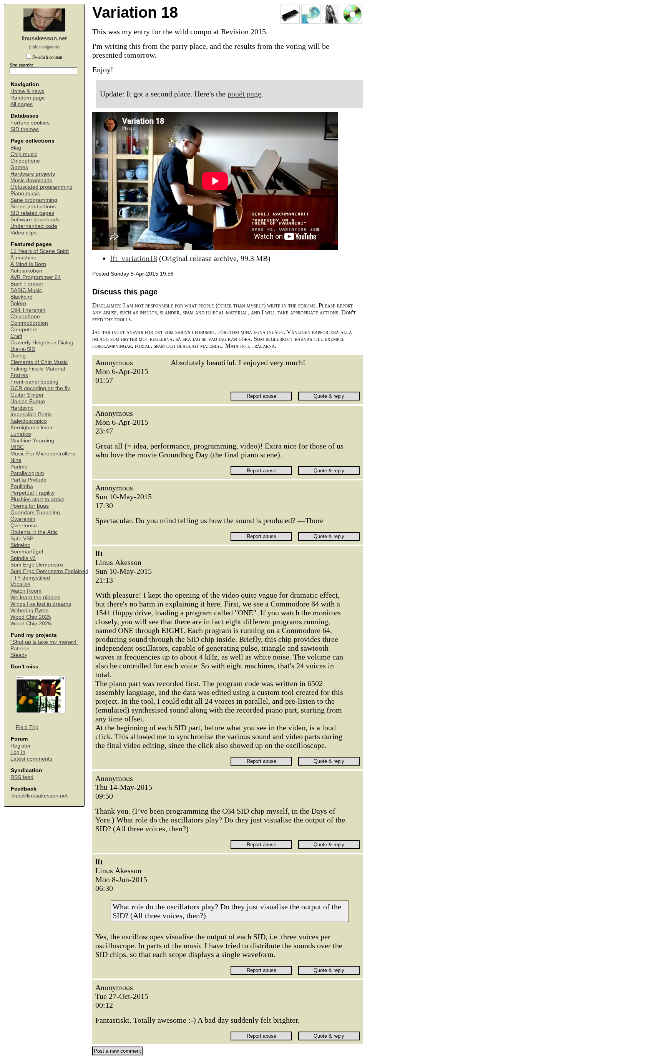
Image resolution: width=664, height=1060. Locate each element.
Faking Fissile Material (37, 369)
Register (20, 746)
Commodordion (29, 323)
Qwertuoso (23, 525)
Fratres (19, 375)
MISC (17, 447)
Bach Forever (26, 284)
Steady (18, 655)
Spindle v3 (23, 558)
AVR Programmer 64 (35, 277)
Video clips (23, 233)
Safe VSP (21, 539)
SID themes (24, 129)
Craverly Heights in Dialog (41, 343)
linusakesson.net (44, 38)
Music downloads (31, 180)
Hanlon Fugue (27, 401)
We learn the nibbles (35, 597)
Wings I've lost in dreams (40, 604)
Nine (16, 460)
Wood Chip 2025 (30, 617)
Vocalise (20, 584)
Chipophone (25, 161)
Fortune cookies (30, 123)
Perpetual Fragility (32, 493)
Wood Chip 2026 (30, 623)
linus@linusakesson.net (39, 796)
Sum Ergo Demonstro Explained (49, 571)
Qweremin (22, 519)
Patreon (20, 648)
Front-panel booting (34, 382)
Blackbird (21, 297)
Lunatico (20, 434)
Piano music (25, 193)
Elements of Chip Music (39, 362)
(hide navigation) (44, 47)
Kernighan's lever (31, 427)
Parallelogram (27, 473)
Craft (16, 336)
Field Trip (27, 727)
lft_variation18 (133, 258)
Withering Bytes (29, 610)
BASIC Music (26, 290)
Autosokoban (26, 271)
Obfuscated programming (41, 187)
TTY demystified (30, 578)
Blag (15, 148)
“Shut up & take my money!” (44, 642)
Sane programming (33, 200)
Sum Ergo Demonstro (36, 565)
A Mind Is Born (28, 264)
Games (19, 167)
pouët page (244, 94)
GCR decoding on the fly (40, 388)
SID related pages (32, 213)
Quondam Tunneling (35, 512)
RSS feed (21, 777)
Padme (19, 467)
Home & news (27, 91)
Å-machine (23, 258)
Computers (23, 329)
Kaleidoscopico (28, 421)
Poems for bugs (29, 506)
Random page (27, 98)
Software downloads (35, 220)
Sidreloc (20, 545)
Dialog (18, 356)
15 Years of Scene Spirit (39, 251)
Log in (17, 752)
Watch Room (26, 591)
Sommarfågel (26, 552)
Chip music (23, 154)
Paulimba (21, 486)
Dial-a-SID (22, 349)
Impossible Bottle (31, 414)
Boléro (18, 303)
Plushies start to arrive (37, 499)
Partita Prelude (28, 480)
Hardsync (21, 408)
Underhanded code (33, 226)
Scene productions (33, 206)
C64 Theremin (27, 310)
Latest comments (31, 759)
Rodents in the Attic (34, 532)
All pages (21, 104)
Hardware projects (32, 174)
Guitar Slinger (27, 395)
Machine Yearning (32, 441)
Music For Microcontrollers (42, 454)
